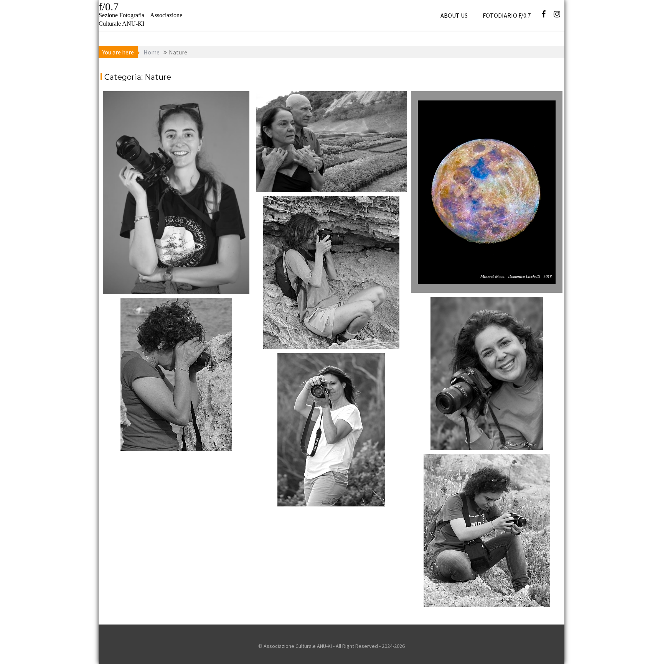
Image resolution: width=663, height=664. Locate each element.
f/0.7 (109, 7)
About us (454, 15)
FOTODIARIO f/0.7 (507, 15)
